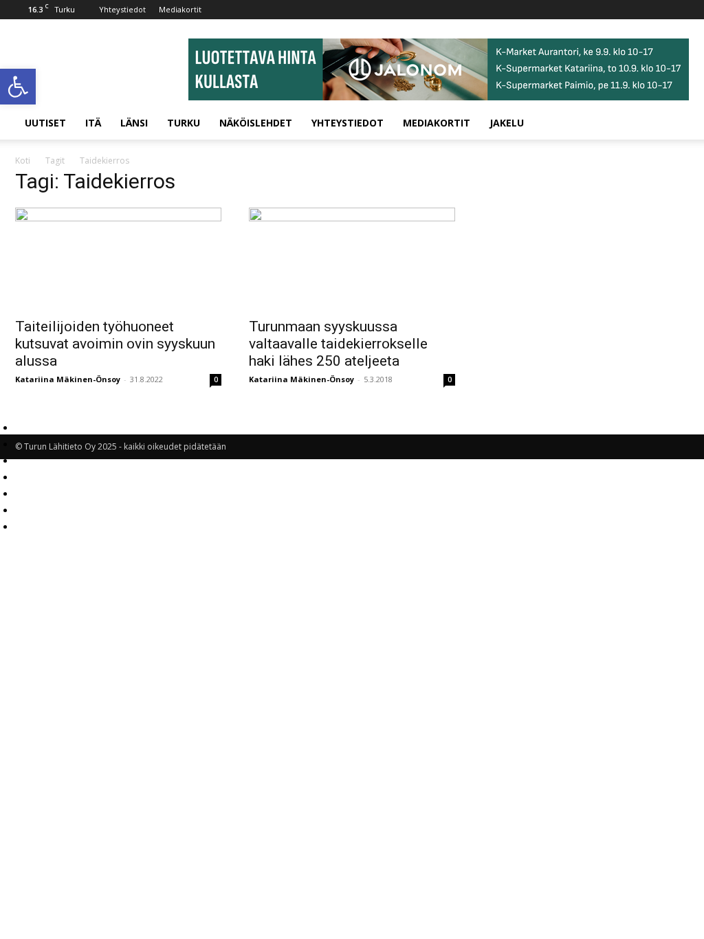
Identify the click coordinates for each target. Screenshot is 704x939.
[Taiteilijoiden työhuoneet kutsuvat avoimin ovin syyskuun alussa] (118, 258)
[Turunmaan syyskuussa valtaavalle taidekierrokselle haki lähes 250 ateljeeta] (352, 258)
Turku (183, 122)
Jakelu (507, 122)
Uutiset (45, 122)
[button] (18, 86)
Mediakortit (180, 9)
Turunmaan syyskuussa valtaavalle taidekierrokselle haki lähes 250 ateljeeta (338, 343)
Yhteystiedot (122, 9)
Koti (22, 160)
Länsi (134, 122)
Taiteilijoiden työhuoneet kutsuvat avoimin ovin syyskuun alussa (115, 343)
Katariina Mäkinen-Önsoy (67, 379)
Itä (93, 122)
